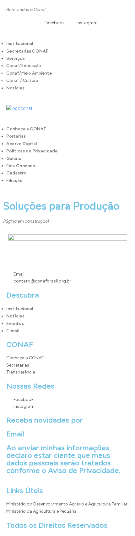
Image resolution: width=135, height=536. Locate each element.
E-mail (12, 331)
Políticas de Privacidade (32, 151)
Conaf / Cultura (22, 80)
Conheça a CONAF (26, 129)
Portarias (16, 136)
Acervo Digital (21, 143)
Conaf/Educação (23, 65)
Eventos (15, 323)
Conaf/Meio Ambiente (29, 73)
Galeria (13, 158)
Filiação (14, 180)
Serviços (15, 58)
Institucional (19, 43)
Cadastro (16, 173)
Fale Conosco (20, 165)
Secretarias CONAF (27, 51)
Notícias (15, 88)
